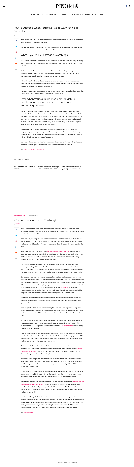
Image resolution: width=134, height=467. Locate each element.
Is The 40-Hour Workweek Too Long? (35, 220)
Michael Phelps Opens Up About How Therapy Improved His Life (48, 167)
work (32, 412)
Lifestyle (63, 14)
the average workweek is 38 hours (58, 251)
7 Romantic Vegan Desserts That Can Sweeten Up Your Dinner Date (71, 168)
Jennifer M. (17, 35)
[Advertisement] (105, 49)
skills (38, 149)
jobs (29, 412)
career (30, 149)
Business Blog (18, 22)
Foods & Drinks (50, 14)
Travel (100, 14)
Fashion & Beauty (35, 14)
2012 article (67, 326)
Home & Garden (90, 14)
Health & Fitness (75, 14)
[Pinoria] (67, 6)
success (42, 149)
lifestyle (34, 149)
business (26, 149)
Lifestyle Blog (30, 22)
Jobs (24, 22)
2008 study (64, 287)
